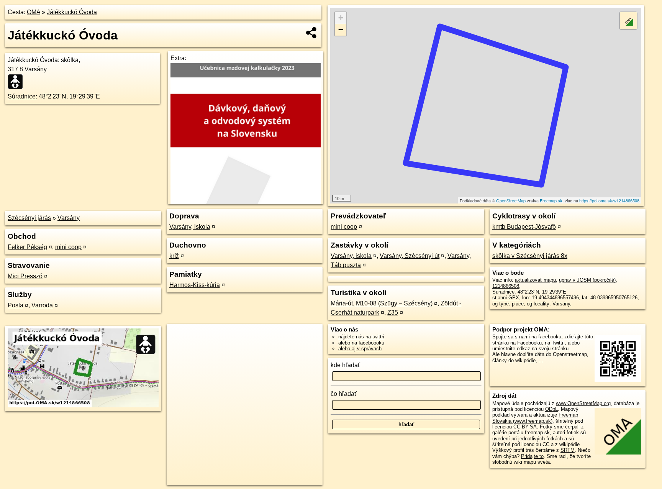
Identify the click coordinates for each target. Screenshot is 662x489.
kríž (174, 256)
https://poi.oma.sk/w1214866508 (609, 200)
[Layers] (628, 20)
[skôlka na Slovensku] (17, 81)
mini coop (68, 247)
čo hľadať (344, 394)
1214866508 (505, 286)
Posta (15, 305)
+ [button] (340, 18)
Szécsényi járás (29, 218)
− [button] (340, 29)
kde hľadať (345, 365)
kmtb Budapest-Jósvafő (524, 226)
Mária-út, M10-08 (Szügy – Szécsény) (382, 303)
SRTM (567, 450)
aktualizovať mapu (535, 280)
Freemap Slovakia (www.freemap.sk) (535, 417)
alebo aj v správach (360, 348)
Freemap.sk (551, 200)
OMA (33, 12)
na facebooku (546, 337)
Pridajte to (532, 456)
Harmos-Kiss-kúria (194, 285)
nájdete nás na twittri (361, 337)
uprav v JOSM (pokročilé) (587, 280)
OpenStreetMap (511, 200)
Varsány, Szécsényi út (409, 256)
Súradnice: (22, 96)
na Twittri (555, 343)
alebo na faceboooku (361, 343)
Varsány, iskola (189, 226)
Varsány (68, 218)
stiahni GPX (505, 297)
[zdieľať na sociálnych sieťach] (311, 32)
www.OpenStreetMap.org (583, 403)
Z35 (392, 312)
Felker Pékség (27, 247)
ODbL (551, 409)
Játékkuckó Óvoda (72, 12)
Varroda (42, 305)
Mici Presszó (25, 276)
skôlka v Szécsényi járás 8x (529, 256)
